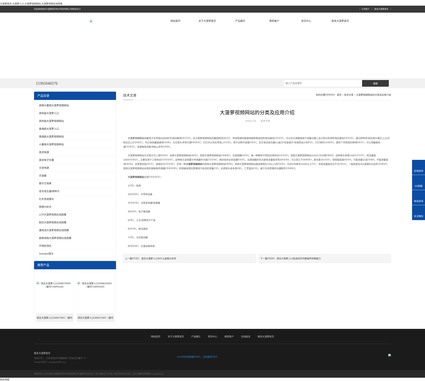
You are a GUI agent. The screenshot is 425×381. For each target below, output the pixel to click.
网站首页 (175, 20)
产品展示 (240, 20)
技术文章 (348, 95)
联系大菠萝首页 (381, 9)
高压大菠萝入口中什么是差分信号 (158, 258)
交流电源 (44, 167)
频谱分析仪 (45, 206)
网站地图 (4, 379)
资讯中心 (306, 20)
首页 (339, 95)
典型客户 (274, 20)
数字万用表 (45, 183)
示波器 (42, 175)
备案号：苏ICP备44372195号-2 (96, 374)
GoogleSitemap (157, 374)
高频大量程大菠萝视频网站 (54, 105)
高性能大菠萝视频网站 (51, 121)
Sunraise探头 (46, 253)
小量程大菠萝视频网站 (51, 144)
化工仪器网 (137, 374)
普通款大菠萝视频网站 (51, 136)
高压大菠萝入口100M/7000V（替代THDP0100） (54, 319)
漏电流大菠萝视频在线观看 (54, 230)
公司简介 (365, 9)
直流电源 (44, 152)
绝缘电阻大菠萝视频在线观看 (55, 238)
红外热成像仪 (46, 199)
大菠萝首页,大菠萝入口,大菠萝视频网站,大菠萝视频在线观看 (31, 3)
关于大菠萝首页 (207, 20)
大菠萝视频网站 (136, 138)
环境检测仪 (45, 245)
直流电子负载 (46, 160)
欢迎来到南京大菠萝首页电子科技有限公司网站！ (58, 9)
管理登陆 (147, 374)
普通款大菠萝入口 (49, 128)
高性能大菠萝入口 (49, 113)
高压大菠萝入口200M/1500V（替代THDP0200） (95, 319)
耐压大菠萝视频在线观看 (52, 222)
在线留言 (245, 336)
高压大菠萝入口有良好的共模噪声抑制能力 (299, 258)
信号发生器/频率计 (49, 191)
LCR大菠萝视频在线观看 (52, 214)
